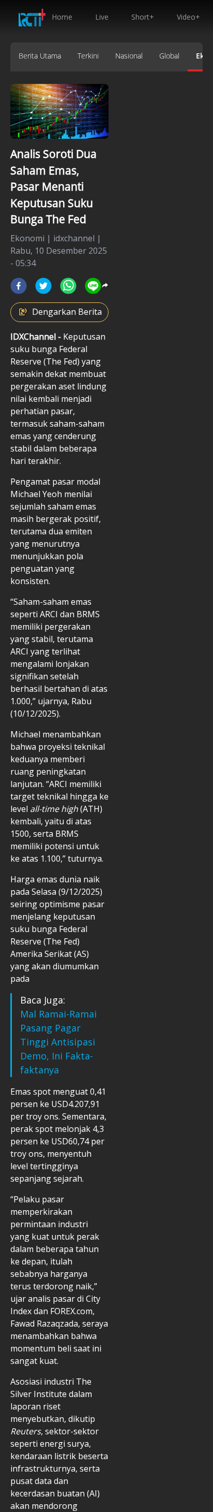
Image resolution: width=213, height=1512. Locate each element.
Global (169, 56)
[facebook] (18, 286)
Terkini (88, 56)
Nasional (129, 56)
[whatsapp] (68, 286)
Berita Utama (40, 56)
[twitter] (43, 286)
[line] (93, 286)
